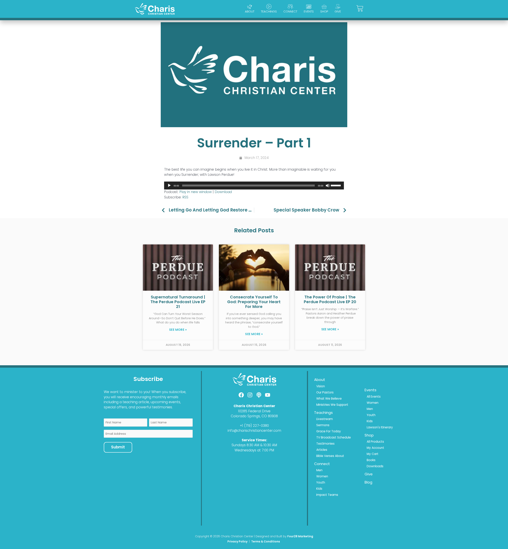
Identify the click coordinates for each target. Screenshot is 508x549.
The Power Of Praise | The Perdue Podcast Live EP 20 (330, 299)
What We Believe (329, 398)
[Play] (169, 185)
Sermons (322, 425)
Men (319, 470)
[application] (254, 185)
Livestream (324, 419)
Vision (320, 386)
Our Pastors (325, 392)
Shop (324, 11)
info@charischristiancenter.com (254, 430)
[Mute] (328, 185)
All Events (374, 396)
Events (309, 11)
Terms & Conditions (266, 541)
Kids (319, 489)
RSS (185, 197)
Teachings (269, 11)
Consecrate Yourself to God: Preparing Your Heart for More (254, 301)
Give (338, 11)
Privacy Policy (237, 541)
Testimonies (325, 443)
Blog (368, 482)
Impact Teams (327, 495)
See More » (178, 330)
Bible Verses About (330, 456)
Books (371, 460)
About (249, 11)
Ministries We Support (332, 405)
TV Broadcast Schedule (333, 437)
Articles (321, 450)
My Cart (372, 454)
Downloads (375, 466)
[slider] (336, 185)
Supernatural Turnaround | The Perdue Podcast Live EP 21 (177, 301)
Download (223, 191)
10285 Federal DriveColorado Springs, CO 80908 (254, 414)
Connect (290, 11)
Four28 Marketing (300, 536)
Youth (320, 482)
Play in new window (195, 191)
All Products (375, 441)
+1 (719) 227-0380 (254, 425)
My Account (375, 448)
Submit (118, 447)
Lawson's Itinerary (380, 427)
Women (322, 476)
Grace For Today (328, 431)
